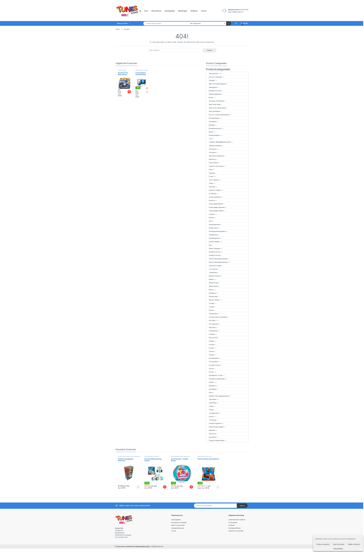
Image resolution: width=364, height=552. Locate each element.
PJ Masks (212, 334)
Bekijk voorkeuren (354, 544)
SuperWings (213, 403)
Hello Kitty (212, 187)
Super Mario (213, 399)
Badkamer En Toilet (215, 91)
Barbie (211, 97)
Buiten (211, 132)
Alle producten (156, 11)
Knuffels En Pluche (214, 252)
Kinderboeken (213, 228)
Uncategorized (213, 413)
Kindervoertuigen (214, 241)
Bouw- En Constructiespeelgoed (219, 115)
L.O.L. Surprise (213, 269)
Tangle (211, 410)
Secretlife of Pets (214, 365)
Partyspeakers (213, 313)
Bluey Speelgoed (214, 111)
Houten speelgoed (215, 197)
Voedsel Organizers (215, 423)
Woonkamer (213, 437)
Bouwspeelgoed (214, 118)
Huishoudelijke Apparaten (217, 207)
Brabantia (212, 125)
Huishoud (212, 200)
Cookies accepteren (322, 544)
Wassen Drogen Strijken (216, 427)
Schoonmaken (213, 361)
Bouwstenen (213, 121)
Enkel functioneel (338, 544)
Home (146, 11)
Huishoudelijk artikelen (216, 204)
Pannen (211, 310)
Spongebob (213, 389)
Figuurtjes (212, 173)
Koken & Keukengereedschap (218, 259)
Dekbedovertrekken (215, 145)
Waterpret (212, 430)
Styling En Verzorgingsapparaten (219, 396)
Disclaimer (232, 525)
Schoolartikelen (214, 358)
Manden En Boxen (214, 276)
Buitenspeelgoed (214, 135)
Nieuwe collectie (214, 300)
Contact (203, 11)
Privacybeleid (233, 522)
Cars (210, 138)
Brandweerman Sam (215, 128)
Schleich (211, 355)
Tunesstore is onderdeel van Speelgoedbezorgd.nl (133, 546)
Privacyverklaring (338, 548)
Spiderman (212, 386)
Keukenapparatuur (214, 224)
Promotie (212, 344)
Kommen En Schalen (215, 265)
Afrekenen (194, 11)
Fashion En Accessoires (216, 166)
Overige (211, 303)
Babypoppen (213, 87)
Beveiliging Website (235, 528)
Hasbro (211, 183)
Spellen (211, 382)
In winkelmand (145, 91)
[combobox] (166, 23)
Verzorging (212, 420)
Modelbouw (212, 293)
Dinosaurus (212, 152)
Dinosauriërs (213, 149)
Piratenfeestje (213, 331)
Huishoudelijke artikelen (216, 211)
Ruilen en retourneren (178, 525)
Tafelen (211, 406)
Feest (210, 169)
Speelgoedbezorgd (177, 528)
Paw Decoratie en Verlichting (218, 317)
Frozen (146, 70)
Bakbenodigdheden (215, 94)
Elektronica (212, 159)
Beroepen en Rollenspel (216, 101)
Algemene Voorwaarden (236, 531)
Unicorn (211, 416)
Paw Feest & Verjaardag (132, 456)
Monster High (213, 296)
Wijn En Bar (212, 434)
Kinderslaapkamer (214, 238)
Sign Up (242, 505)
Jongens (211, 214)
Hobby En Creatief (214, 190)
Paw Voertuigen (122, 70)
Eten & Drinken (213, 162)
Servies (211, 368)
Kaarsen (211, 217)
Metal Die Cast (213, 283)
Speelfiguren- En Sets (215, 375)
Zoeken (209, 50)
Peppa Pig (212, 327)
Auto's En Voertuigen (215, 77)
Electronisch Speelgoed (216, 156)
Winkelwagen (182, 11)
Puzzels (211, 348)
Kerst (210, 221)
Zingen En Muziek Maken (217, 440)
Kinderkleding (213, 235)
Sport (210, 392)
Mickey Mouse (213, 286)
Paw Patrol (212, 320)
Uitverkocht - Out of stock (127, 91)
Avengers (212, 80)
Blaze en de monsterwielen (217, 108)
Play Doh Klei (213, 337)
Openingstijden (170, 11)
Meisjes (211, 279)
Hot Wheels (212, 193)
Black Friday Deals (214, 104)
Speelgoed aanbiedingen (217, 379)
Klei (210, 245)
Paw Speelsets (213, 324)
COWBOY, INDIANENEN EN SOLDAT (220, 142)
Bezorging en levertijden (179, 522)
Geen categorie (214, 180)
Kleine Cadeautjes (214, 248)
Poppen (211, 341)
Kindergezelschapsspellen (217, 231)
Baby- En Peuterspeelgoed (217, 84)
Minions (211, 289)
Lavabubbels (213, 272)
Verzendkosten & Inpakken (237, 519)
